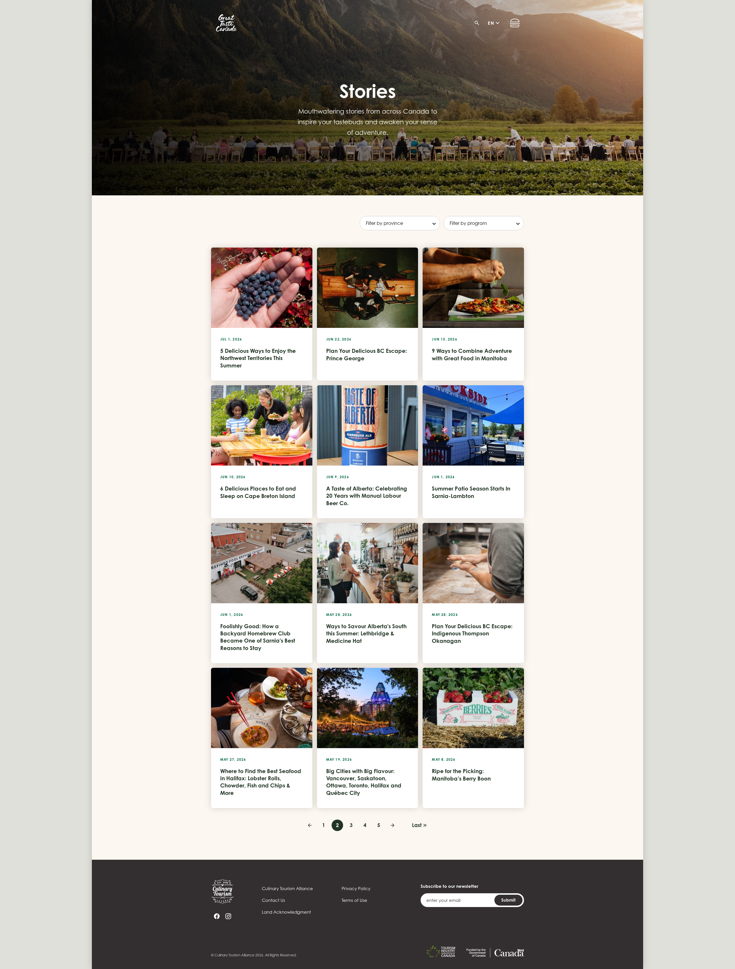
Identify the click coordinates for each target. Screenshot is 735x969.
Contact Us (273, 900)
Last (416, 825)
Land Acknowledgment (286, 911)
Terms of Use (354, 900)
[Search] (478, 23)
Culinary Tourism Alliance (287, 888)
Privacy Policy (356, 888)
